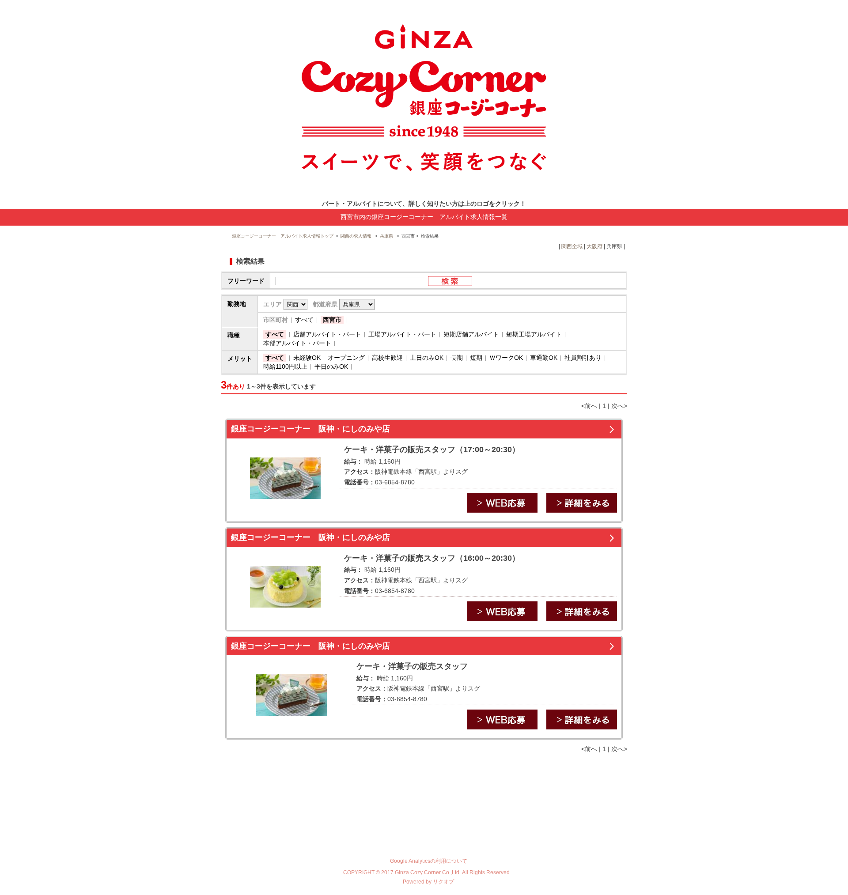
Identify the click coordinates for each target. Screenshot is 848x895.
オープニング (346, 357)
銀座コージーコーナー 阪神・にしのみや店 (310, 428)
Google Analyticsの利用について (428, 861)
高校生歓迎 (387, 357)
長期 (456, 357)
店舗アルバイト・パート (327, 334)
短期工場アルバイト (534, 334)
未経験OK (307, 357)
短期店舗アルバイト (471, 334)
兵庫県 (386, 236)
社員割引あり (583, 357)
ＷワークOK (506, 357)
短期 (476, 357)
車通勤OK (543, 357)
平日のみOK (331, 366)
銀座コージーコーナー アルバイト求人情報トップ (282, 236)
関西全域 (572, 246)
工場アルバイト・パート (402, 334)
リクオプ (443, 882)
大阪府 (594, 246)
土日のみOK (426, 357)
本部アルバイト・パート (297, 343)
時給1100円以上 (285, 366)
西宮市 (332, 319)
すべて (304, 319)
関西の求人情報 (357, 236)
